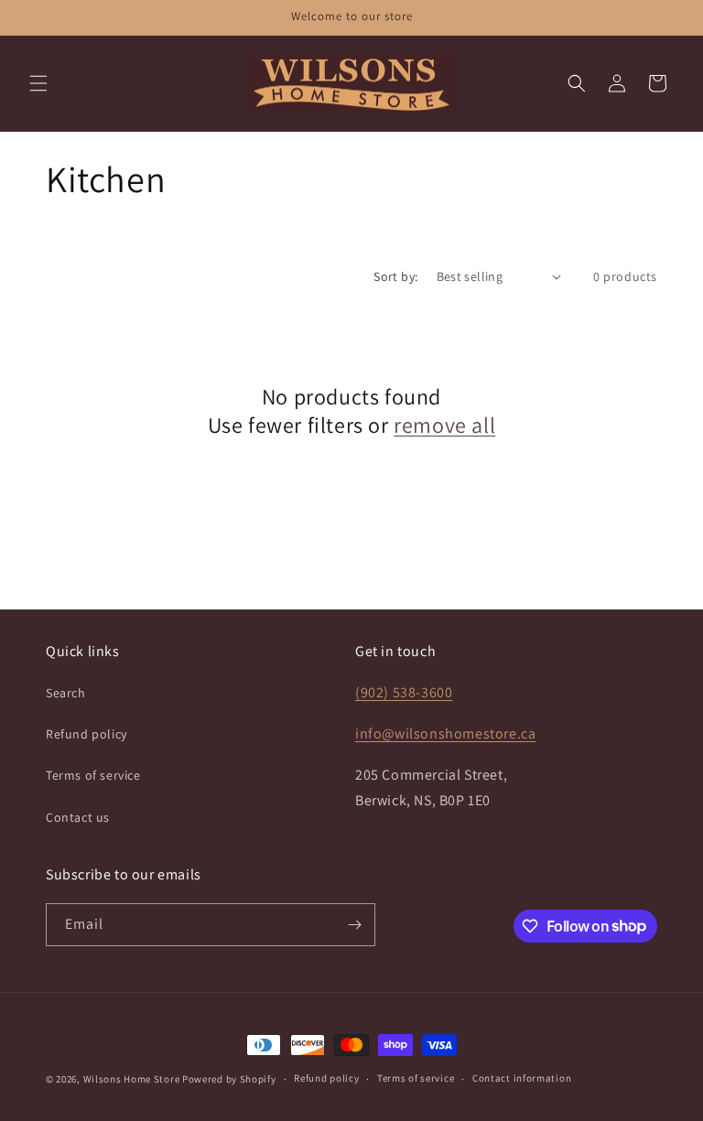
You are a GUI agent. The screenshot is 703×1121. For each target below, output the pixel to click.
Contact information (521, 1078)
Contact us (78, 817)
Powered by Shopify (229, 1078)
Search (66, 692)
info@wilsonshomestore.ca (445, 733)
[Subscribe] (354, 924)
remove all (444, 425)
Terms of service (93, 775)
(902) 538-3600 (403, 692)
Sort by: (395, 276)
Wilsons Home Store (131, 1078)
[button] (38, 83)
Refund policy (86, 734)
